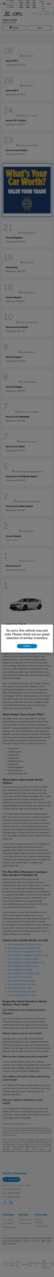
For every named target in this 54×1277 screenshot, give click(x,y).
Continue (27, 646)
